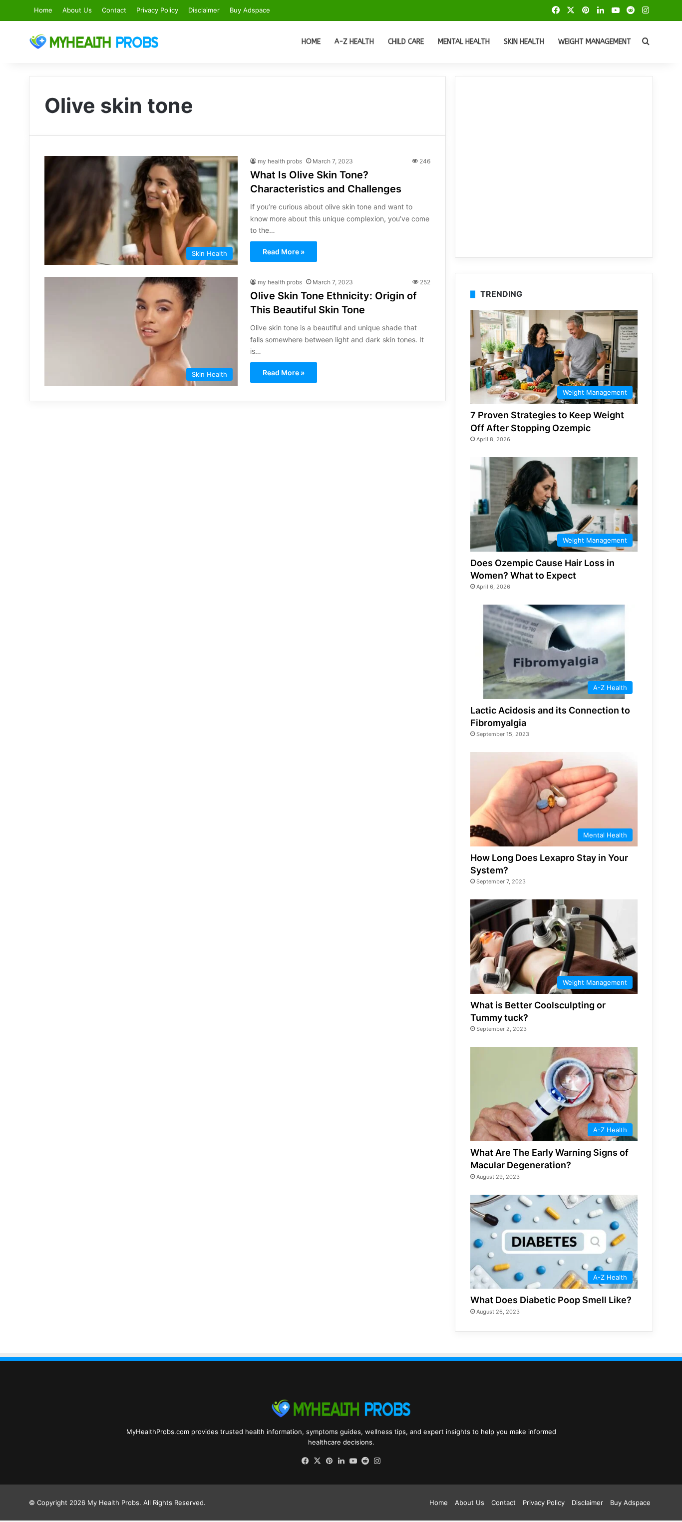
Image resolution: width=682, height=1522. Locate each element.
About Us (77, 10)
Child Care (406, 41)
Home (43, 10)
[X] (317, 1461)
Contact (114, 10)
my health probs (280, 161)
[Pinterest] (329, 1461)
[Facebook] (305, 1461)
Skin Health (524, 41)
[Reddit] (365, 1461)
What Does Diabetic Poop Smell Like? (551, 1300)
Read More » (284, 251)
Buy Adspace (250, 10)
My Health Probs (113, 1503)
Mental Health (464, 41)
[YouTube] (353, 1461)
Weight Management (594, 41)
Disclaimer (204, 10)
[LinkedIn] (341, 1461)
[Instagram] (377, 1461)
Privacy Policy (157, 10)
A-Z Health (354, 41)
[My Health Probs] (94, 41)
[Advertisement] (554, 166)
